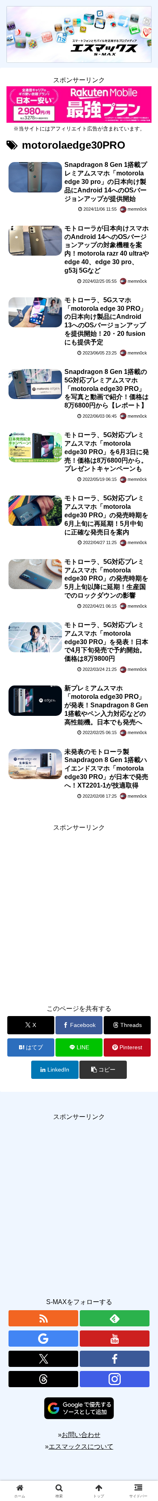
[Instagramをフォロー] (114, 1379)
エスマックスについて (81, 1446)
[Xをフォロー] (43, 1359)
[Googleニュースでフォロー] (43, 1338)
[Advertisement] (79, 912)
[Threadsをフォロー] (43, 1379)
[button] (102, 1070)
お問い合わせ (81, 1434)
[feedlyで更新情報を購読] (114, 1318)
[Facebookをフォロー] (114, 1359)
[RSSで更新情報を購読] (43, 1318)
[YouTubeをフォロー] (114, 1338)
